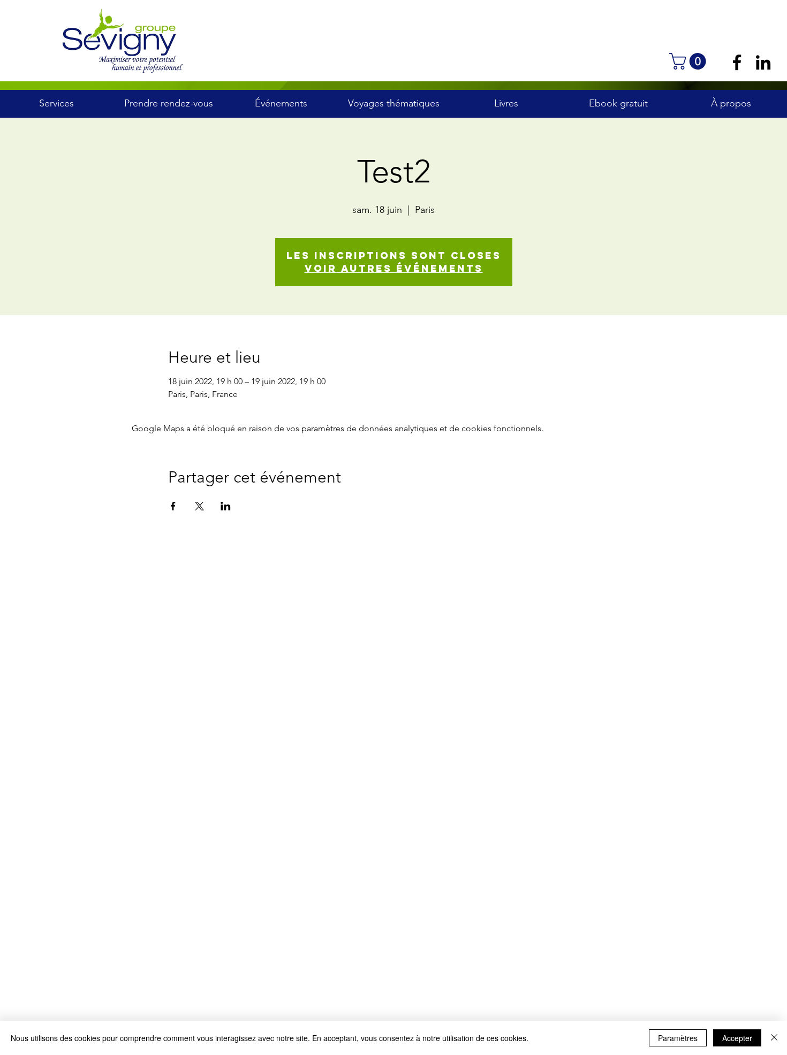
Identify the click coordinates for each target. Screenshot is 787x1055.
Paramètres (678, 1038)
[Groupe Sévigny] (737, 62)
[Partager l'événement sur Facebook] (173, 506)
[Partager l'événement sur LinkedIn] (226, 506)
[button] (689, 61)
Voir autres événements (394, 268)
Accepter (737, 1038)
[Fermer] (774, 1037)
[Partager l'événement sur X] (199, 506)
